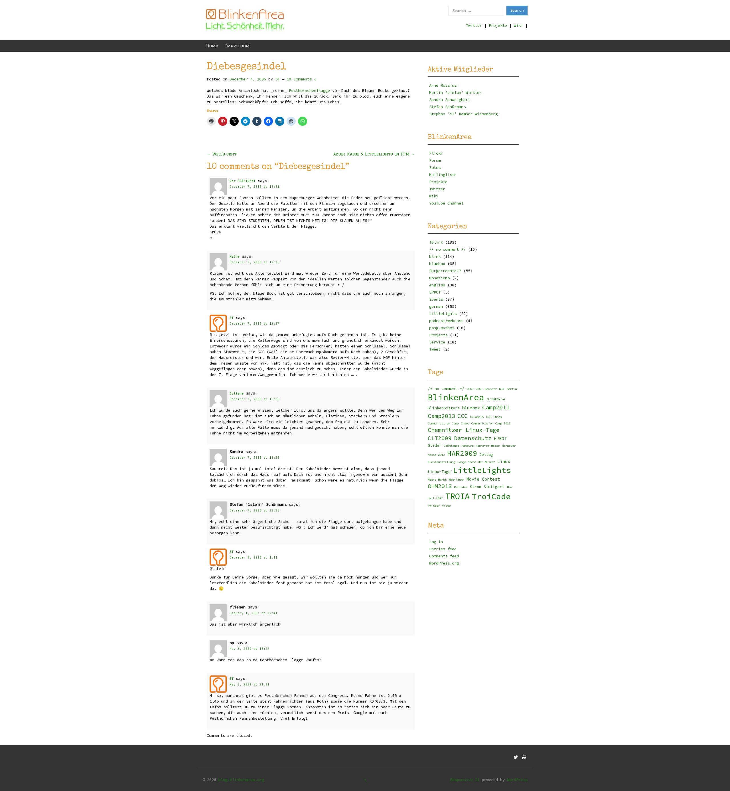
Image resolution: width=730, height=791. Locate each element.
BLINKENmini (495, 399)
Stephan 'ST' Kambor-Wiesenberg (463, 113)
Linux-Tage (439, 471)
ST (232, 318)
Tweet (435, 349)
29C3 (479, 389)
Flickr (436, 153)
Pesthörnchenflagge (309, 90)
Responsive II (465, 779)
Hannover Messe (488, 446)
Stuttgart (494, 486)
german (436, 306)
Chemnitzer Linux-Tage (464, 430)
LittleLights (443, 313)
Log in (436, 541)
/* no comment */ (447, 249)
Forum (435, 160)
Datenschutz (473, 438)
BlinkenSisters (444, 408)
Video (446, 505)
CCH (488, 417)
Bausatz (491, 389)
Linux (503, 461)
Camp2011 (496, 407)
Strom (475, 486)
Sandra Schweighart (449, 99)
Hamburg (467, 446)
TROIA (457, 496)
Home (212, 46)
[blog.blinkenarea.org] (245, 19)
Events (436, 299)
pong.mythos (441, 327)
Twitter (474, 25)
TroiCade (491, 496)
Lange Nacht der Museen (476, 462)
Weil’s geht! (222, 154)
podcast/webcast (446, 320)
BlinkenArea (456, 397)
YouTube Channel (446, 203)
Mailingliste (443, 174)
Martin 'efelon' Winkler (455, 92)
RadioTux (461, 487)
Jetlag (486, 454)
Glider (434, 445)
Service (437, 342)
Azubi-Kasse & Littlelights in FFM (374, 154)
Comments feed (444, 556)
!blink (436, 242)
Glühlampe (451, 446)
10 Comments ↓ (301, 79)
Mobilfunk (456, 480)
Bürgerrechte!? (445, 270)
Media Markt (437, 480)
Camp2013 (441, 416)
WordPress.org (444, 563)
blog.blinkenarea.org (241, 779)
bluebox (437, 263)
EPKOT (435, 292)
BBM (501, 389)
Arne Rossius (443, 85)
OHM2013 (440, 486)
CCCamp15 (477, 417)
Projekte (498, 25)
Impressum (237, 46)
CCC (462, 416)
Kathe (235, 256)
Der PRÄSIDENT (243, 181)
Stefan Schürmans (447, 106)
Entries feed (443, 548)
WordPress (517, 779)
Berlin (511, 389)
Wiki (518, 25)
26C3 (470, 389)
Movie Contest (483, 479)
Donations (439, 277)
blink (435, 256)
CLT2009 (440, 438)
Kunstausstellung (441, 462)
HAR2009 (462, 453)
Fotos (435, 167)
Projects (438, 334)
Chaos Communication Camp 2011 (485, 423)
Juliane (237, 393)
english (437, 285)
